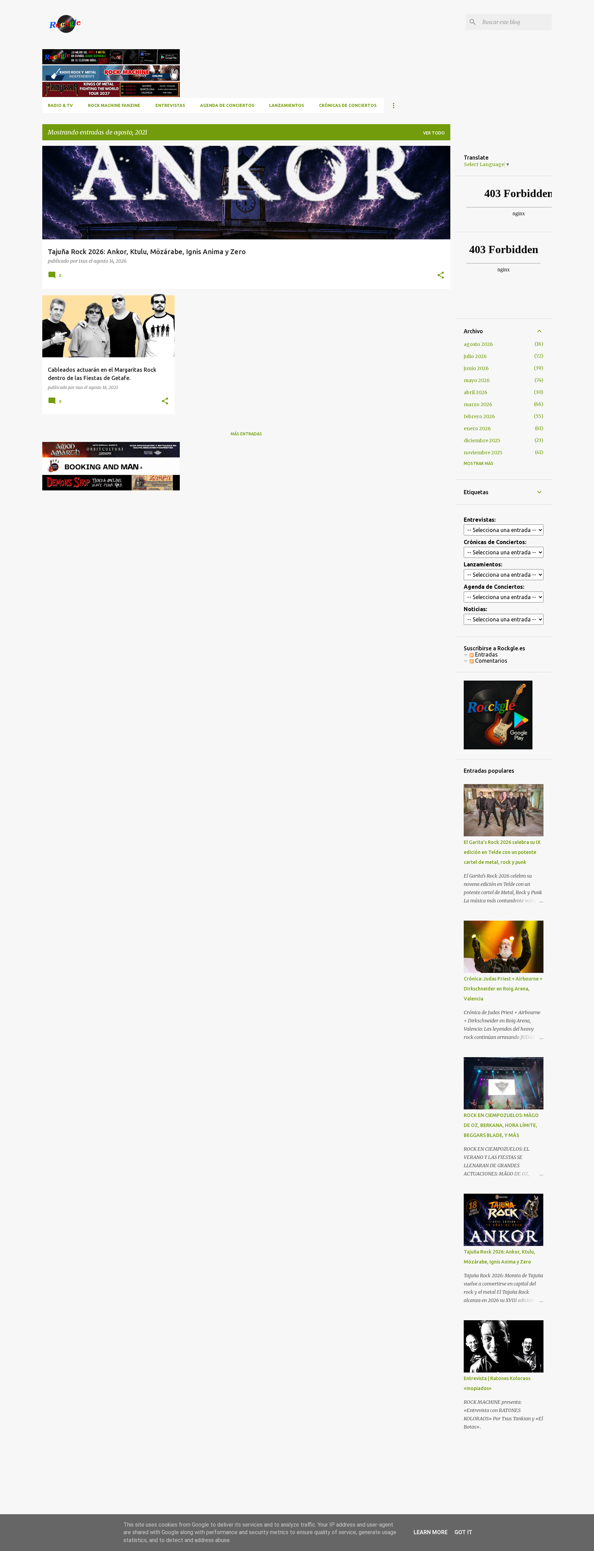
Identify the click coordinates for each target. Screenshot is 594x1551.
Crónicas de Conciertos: (495, 542)
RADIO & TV (60, 105)
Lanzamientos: (483, 564)
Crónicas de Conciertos (347, 105)
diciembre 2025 (482, 440)
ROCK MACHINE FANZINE (114, 105)
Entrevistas (170, 105)
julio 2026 (475, 356)
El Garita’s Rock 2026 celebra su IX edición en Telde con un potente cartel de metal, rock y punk (502, 852)
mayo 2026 (477, 380)
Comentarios (490, 661)
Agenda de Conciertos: (494, 587)
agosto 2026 (478, 344)
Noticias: (475, 609)
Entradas (486, 654)
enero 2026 (477, 428)
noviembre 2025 (483, 452)
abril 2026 (475, 392)
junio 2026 (476, 368)
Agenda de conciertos (227, 105)
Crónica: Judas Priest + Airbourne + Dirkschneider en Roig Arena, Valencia (503, 988)
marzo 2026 (478, 404)
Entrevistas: (480, 520)
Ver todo (434, 133)
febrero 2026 (479, 416)
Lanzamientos (286, 105)
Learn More (431, 1532)
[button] (441, 275)
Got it (463, 1532)
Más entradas (246, 434)
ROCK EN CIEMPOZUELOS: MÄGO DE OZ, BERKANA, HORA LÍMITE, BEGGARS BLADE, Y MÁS (501, 1125)
